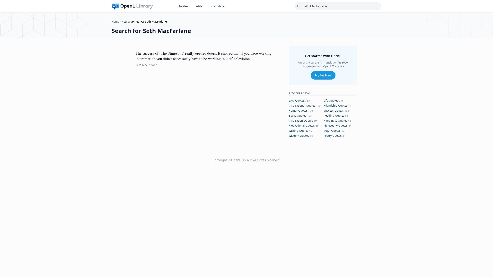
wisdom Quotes (299, 135)
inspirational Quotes (302, 105)
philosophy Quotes (336, 125)
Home (115, 21)
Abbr (199, 6)
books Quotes (297, 115)
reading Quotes (334, 115)
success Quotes (334, 110)
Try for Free (323, 75)
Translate (217, 6)
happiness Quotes (335, 120)
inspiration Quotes (301, 120)
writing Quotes (298, 130)
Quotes (183, 6)
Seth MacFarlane (146, 65)
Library (144, 6)
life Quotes (331, 100)
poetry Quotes (333, 135)
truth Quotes (332, 130)
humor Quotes (298, 110)
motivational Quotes (302, 125)
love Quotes (296, 100)
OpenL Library (241, 160)
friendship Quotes (335, 105)
